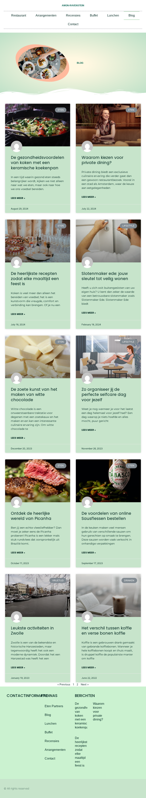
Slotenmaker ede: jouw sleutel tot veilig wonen (105, 276)
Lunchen (113, 15)
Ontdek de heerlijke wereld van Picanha (31, 516)
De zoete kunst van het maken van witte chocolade (34, 395)
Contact (73, 24)
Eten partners (54, 706)
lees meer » (18, 198)
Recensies (73, 15)
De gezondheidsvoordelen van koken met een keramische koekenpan (37, 163)
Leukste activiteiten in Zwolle (32, 630)
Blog (132, 15)
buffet (94, 15)
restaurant (18, 15)
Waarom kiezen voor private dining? (102, 160)
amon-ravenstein (73, 5)
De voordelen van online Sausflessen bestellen (106, 516)
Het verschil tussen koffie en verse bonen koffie (107, 630)
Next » (85, 684)
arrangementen (46, 15)
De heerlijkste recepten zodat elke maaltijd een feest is (35, 279)
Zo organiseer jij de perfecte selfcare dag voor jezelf (104, 395)
